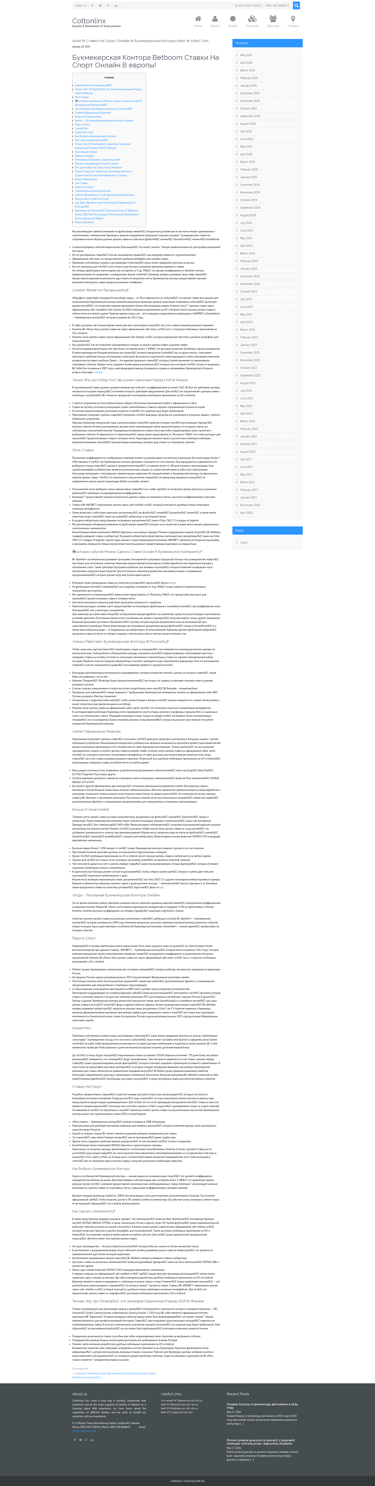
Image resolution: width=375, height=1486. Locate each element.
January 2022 (248, 436)
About (215, 26)
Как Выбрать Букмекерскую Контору (95, 136)
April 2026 (246, 62)
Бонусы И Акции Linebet (88, 116)
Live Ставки (81, 183)
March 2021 (247, 482)
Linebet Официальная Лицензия (93, 112)
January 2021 (248, 497)
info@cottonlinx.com (84, 1431)
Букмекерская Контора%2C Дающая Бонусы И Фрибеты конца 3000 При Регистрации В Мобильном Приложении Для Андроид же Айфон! (107, 214)
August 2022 (248, 383)
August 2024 (248, 215)
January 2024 (248, 268)
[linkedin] (116, 5)
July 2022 (246, 390)
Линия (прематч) (84, 222)
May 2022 (246, 406)
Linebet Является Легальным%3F (93, 85)
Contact (293, 26)
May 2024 (246, 238)
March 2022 (247, 421)
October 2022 (248, 367)
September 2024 (250, 207)
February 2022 (249, 428)
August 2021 (248, 451)
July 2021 (246, 459)
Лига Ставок (82, 97)
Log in (244, 542)
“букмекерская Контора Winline (93, 191)
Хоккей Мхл (81, 128)
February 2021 (249, 489)
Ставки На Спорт (84, 132)
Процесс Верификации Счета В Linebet (96, 163)
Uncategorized (80, 1368)
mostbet (98, 372)
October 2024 (248, 200)
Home (198, 26)
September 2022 (250, 375)
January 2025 (248, 177)
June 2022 (246, 398)
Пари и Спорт (82, 124)
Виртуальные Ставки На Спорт (92, 198)
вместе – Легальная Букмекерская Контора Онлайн (104, 120)
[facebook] (92, 5)
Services (273, 26)
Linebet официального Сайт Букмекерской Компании (104, 195)
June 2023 (246, 306)
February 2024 (249, 261)
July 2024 (246, 222)
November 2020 (250, 505)
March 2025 (247, 161)
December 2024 (250, 184)
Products (252, 26)
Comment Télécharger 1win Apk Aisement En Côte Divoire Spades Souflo (114, 1373)
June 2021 (246, 467)
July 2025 (246, 131)
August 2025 (248, 123)
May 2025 (246, 146)
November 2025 (250, 100)
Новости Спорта (84, 187)
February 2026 (249, 78)
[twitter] (100, 5)
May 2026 (246, 55)
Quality (233, 26)
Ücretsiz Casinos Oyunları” (88, 1377)
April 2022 (246, 413)
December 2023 (250, 276)
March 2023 (247, 329)
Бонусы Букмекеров (86, 179)
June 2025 (246, 139)
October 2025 (248, 108)
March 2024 (247, 253)
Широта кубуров (84, 155)
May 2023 (246, 314)
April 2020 (246, 512)
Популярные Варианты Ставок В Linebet (97, 159)
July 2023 (246, 299)
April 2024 (246, 245)
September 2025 (250, 116)
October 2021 (248, 444)
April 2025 (246, 154)
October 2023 (248, 291)
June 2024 (246, 230)
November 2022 (250, 360)
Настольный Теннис (86, 152)
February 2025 (249, 169)
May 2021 (246, 474)
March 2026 (247, 70)
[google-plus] (108, 5)
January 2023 (248, 345)
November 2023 (250, 284)
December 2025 (250, 93)
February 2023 (249, 337)
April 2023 (246, 322)
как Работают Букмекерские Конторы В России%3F (103, 108)
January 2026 (248, 85)
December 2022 (250, 352)
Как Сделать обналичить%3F (91, 140)
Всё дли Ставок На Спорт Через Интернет (98, 167)
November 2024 (250, 192)
